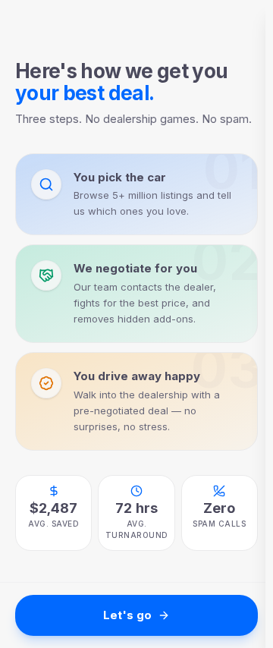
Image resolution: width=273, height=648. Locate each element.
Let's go (127, 615)
